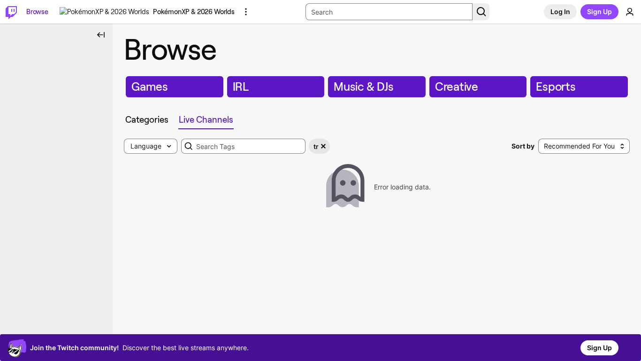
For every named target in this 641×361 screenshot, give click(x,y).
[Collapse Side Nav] (100, 34)
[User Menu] (629, 11)
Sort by (522, 146)
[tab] (147, 119)
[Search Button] (481, 11)
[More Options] (245, 11)
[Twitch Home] (11, 12)
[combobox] (243, 146)
